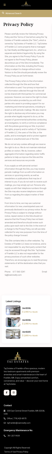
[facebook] (6, 392)
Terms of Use (10, 452)
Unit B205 (26, 332)
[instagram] (14, 392)
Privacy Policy (22, 452)
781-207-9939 (13, 436)
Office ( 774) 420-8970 (16, 418)
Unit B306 (26, 308)
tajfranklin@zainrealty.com (19, 423)
